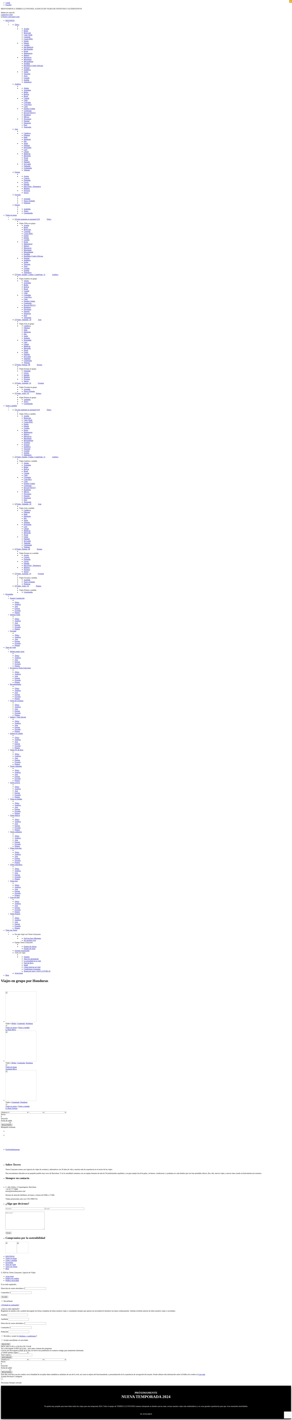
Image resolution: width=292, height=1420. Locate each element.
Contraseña (5, 1293)
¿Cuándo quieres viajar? (9, 1353)
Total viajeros (6, 1355)
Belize (14, 1023)
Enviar (8, 1233)
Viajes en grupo (11, 1028)
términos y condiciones (27, 1336)
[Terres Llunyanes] (10, 17)
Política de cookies (12, 1278)
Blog (7, 1269)
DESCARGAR (6, 1357)
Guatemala (21, 1023)
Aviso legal (9, 1276)
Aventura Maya (11, 1069)
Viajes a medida (24, 1028)
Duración (4, 1119)
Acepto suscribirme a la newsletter (15, 1340)
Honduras (29, 1023)
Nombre (4, 1315)
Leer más (201, 1374)
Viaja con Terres (11, 1267)
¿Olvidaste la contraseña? (10, 1305)
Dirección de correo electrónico (13, 1288)
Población (4, 1332)
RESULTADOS (7, 1125)
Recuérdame (8, 1301)
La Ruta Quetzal (11, 1108)
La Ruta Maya (10, 1030)
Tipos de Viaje (10, 1265)
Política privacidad (12, 1280)
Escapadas (9, 1262)
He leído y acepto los (20, 1336)
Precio (3, 1114)
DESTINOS (9, 1256)
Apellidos (4, 1319)
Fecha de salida (6, 1121)
